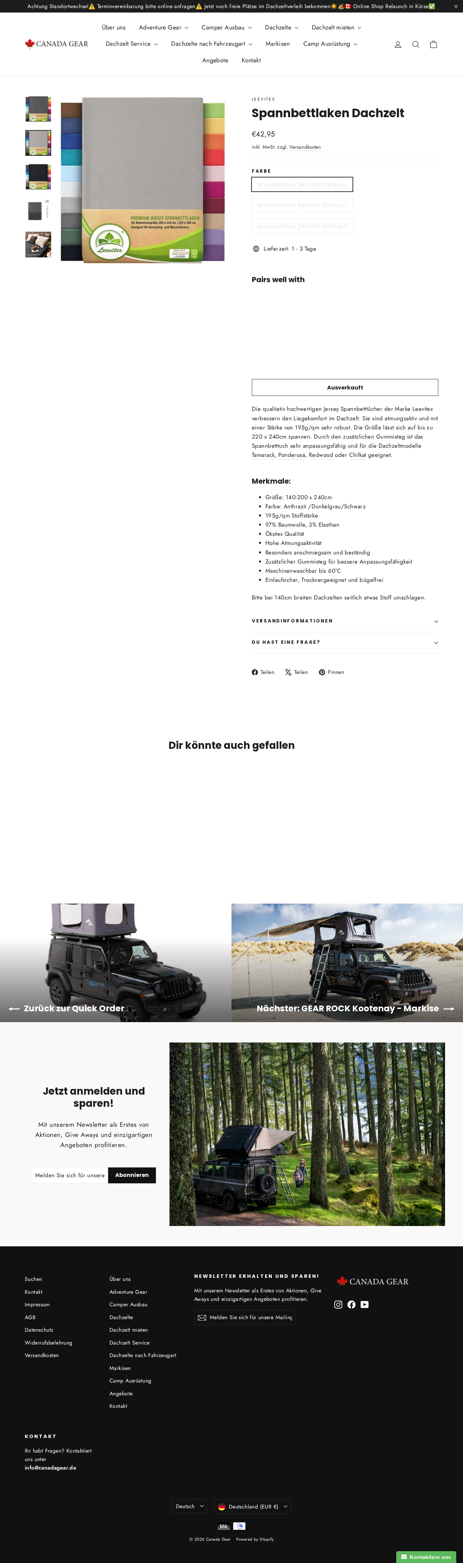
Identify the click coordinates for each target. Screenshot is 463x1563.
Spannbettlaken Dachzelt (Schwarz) (302, 205)
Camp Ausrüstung (327, 43)
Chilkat (357, 455)
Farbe (261, 171)
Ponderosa (291, 455)
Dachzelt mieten (334, 27)
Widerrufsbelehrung (49, 1343)
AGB (30, 1317)
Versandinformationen (292, 621)
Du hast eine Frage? (286, 642)
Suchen (33, 1279)
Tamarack (263, 455)
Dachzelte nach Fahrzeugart (209, 43)
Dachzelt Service (129, 43)
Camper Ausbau (224, 27)
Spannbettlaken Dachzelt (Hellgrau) (302, 184)
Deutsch (185, 1506)
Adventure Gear (161, 27)
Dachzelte (279, 27)
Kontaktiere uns (429, 1557)
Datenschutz (39, 1330)
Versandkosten (305, 147)
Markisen (278, 43)
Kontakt (251, 60)
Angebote (215, 60)
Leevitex (263, 99)
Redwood (321, 455)
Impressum (37, 1304)
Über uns (113, 27)
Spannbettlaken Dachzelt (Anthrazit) (302, 226)
